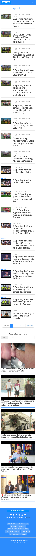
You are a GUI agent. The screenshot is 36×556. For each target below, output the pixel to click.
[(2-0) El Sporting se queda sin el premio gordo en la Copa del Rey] (6, 194)
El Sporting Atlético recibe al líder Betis (22, 170)
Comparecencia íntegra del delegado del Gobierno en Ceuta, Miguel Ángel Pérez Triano (17, 469)
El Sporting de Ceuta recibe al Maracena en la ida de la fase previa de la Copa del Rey (23, 230)
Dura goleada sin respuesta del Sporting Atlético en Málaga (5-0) (23, 56)
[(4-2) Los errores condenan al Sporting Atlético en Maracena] (6, 154)
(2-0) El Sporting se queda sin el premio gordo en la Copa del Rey (22, 198)
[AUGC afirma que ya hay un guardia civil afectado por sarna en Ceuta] (18, 355)
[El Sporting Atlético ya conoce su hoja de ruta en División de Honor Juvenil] (6, 16)
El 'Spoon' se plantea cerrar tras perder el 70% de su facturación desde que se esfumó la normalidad (17, 403)
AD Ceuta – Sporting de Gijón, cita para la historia (23, 316)
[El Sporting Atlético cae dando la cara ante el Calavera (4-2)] (6, 68)
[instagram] (19, 515)
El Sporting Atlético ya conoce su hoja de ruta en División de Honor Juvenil (23, 22)
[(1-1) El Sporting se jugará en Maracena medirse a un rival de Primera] (6, 209)
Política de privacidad (18, 526)
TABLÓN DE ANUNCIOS (12, 531)
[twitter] (16, 515)
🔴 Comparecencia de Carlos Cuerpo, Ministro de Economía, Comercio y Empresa (16, 497)
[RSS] (25, 515)
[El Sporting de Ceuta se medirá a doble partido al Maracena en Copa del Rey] (6, 257)
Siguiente (30, 326)
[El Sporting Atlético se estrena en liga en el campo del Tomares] (6, 287)
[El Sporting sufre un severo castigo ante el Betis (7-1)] (6, 121)
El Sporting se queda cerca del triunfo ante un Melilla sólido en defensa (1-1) (23, 109)
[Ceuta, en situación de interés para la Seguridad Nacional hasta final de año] (18, 421)
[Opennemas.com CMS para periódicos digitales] (19, 541)
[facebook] (13, 515)
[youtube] (22, 515)
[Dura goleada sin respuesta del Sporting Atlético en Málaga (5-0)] (6, 50)
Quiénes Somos (23, 523)
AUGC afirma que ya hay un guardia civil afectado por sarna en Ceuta (17, 370)
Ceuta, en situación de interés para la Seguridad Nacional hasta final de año (16, 436)
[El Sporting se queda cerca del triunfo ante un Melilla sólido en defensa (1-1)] (6, 103)
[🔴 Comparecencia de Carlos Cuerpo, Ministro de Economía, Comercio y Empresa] (18, 484)
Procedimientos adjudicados (18, 529)
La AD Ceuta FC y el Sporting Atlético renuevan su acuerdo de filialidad (22, 38)
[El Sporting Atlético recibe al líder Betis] (6, 170)
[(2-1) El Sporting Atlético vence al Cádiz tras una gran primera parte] (6, 136)
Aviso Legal (12, 523)
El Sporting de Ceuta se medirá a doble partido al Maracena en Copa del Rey (23, 260)
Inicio (28, 517)
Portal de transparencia (18, 534)
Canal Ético (26, 531)
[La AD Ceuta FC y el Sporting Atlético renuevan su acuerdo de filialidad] (6, 34)
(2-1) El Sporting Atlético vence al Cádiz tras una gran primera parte (23, 142)
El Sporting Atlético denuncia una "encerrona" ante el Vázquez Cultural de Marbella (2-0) (22, 90)
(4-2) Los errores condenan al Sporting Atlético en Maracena (23, 158)
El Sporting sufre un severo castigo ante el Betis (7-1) (23, 125)
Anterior (6, 326)
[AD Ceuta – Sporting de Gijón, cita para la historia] (6, 314)
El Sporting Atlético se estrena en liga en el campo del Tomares (23, 289)
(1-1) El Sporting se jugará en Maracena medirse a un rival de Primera (22, 214)
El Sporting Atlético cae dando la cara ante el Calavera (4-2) (24, 72)
